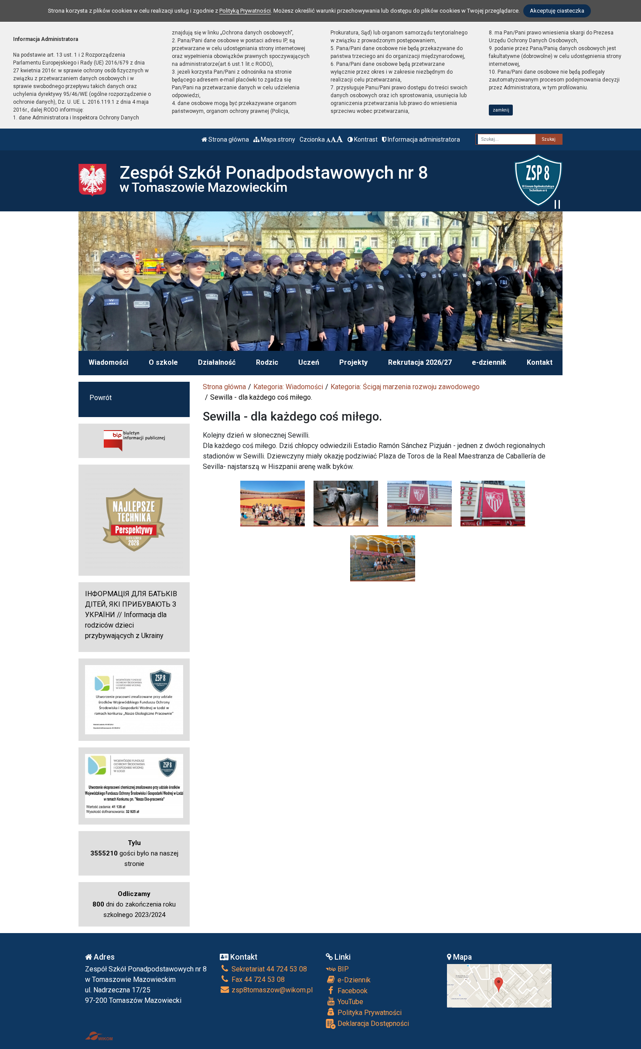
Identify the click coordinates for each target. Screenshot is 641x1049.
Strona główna (228, 139)
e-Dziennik (353, 980)
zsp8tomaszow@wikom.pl (271, 990)
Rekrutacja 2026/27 (420, 362)
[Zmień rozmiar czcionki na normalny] (328, 139)
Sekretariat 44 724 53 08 (268, 969)
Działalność (216, 362)
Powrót (100, 398)
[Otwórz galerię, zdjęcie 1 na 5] (272, 503)
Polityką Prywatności (245, 10)
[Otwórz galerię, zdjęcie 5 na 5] (382, 558)
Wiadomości (108, 362)
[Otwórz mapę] (499, 985)
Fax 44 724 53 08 (257, 979)
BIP (342, 969)
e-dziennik (489, 362)
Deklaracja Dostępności (372, 1023)
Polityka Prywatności (369, 1012)
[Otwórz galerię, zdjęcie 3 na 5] (419, 503)
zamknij (501, 110)
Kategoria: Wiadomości (288, 387)
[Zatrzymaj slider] (557, 204)
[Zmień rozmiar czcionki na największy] (339, 139)
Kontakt (539, 362)
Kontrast (365, 139)
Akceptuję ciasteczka (557, 10)
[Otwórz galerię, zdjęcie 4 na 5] (492, 503)
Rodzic (267, 362)
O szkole (163, 362)
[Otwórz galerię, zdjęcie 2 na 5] (346, 503)
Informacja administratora (423, 139)
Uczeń (308, 362)
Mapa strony (277, 139)
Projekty (353, 362)
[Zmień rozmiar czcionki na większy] (333, 139)
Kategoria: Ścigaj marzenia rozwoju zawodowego (405, 387)
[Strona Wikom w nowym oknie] (99, 1036)
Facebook (352, 991)
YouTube (349, 1002)
